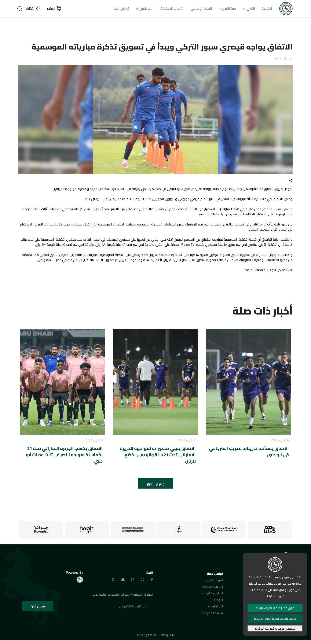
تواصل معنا (121, 8)
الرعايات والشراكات (212, 593)
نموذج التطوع (214, 580)
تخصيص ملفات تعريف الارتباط (275, 628)
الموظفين (147, 8)
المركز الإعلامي (201, 8)
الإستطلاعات (215, 606)
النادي (250, 8)
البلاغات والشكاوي (212, 586)
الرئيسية (267, 8)
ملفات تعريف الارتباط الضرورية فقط (275, 618)
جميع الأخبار (155, 484)
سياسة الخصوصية (212, 613)
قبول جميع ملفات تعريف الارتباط (275, 608)
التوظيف (218, 600)
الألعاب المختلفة (172, 8)
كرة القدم (229, 8)
